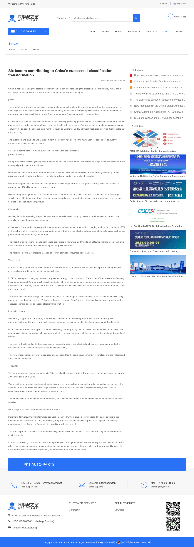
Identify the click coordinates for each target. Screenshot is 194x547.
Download (178, 31)
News (165, 31)
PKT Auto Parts (124, 503)
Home (92, 31)
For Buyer (133, 31)
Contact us (74, 509)
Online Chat (180, 16)
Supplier (105, 31)
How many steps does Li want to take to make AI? (160, 75)
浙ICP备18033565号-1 (106, 542)
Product (118, 31)
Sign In (163, 3)
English (180, 3)
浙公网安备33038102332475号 (136, 542)
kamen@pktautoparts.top (24, 527)
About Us (150, 31)
